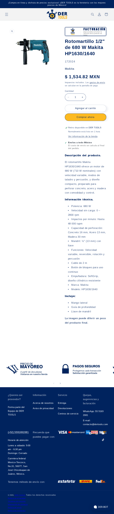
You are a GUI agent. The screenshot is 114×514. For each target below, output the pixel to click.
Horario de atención (18, 440)
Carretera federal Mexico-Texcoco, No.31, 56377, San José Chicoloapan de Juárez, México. (19, 466)
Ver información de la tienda (83, 136)
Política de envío (15, 507)
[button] (6, 14)
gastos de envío (97, 83)
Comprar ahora (86, 117)
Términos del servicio (17, 501)
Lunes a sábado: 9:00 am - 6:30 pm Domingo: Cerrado (19, 449)
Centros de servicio (68, 414)
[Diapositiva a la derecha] (60, 383)
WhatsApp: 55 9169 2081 (93, 413)
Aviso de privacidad (43, 408)
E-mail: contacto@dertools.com (94, 422)
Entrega (62, 403)
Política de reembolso (17, 510)
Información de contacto (18, 504)
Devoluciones (65, 408)
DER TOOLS (20, 495)
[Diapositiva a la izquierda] (53, 383)
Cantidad (69, 91)
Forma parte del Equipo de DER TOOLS (16, 411)
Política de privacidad (17, 498)
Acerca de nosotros (43, 403)
